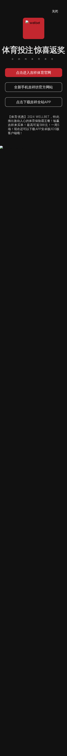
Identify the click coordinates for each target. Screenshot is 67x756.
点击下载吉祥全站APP (33, 102)
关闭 (55, 11)
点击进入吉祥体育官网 (33, 72)
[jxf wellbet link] (12, 148)
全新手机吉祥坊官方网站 (33, 87)
